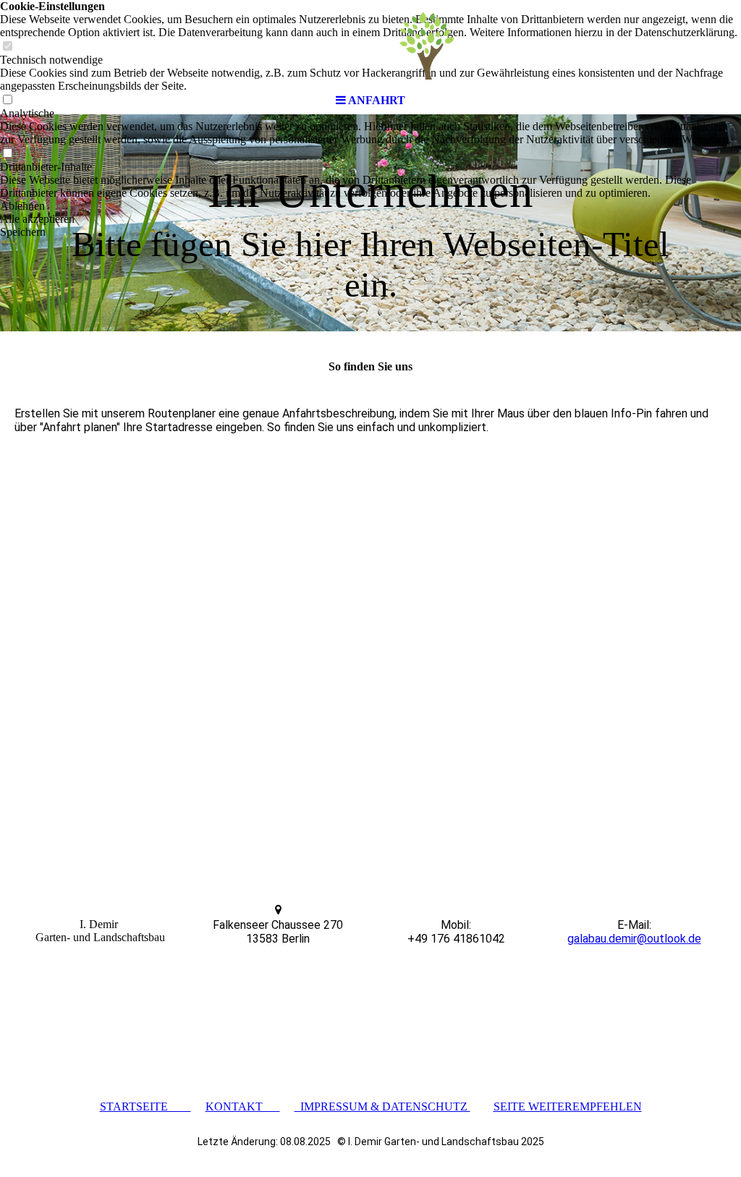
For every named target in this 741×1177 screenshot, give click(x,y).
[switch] (7, 154)
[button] (370, 206)
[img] (370, 43)
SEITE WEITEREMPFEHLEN (568, 1106)
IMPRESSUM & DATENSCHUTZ (382, 1106)
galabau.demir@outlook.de (634, 939)
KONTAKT (243, 1106)
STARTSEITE (145, 1106)
